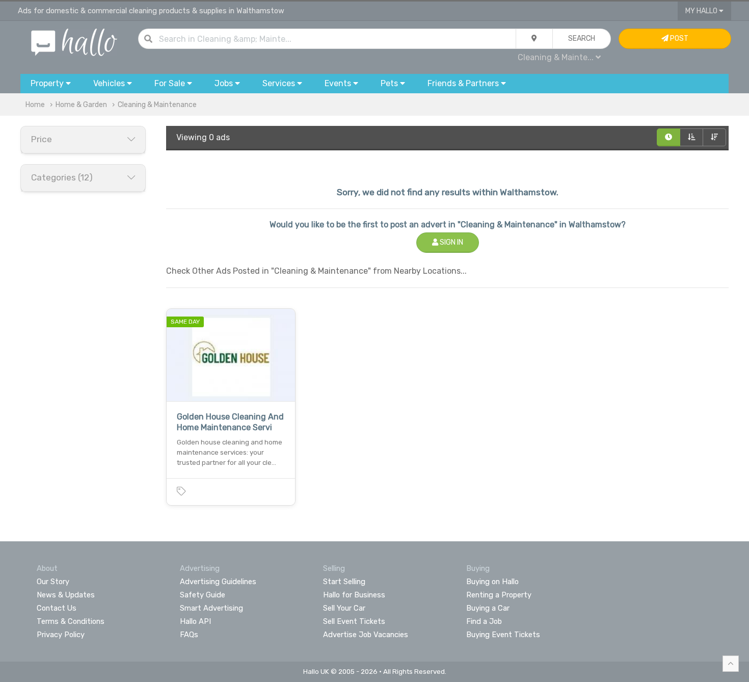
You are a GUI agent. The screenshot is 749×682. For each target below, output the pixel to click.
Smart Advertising (211, 608)
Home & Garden (81, 104)
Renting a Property (498, 594)
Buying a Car (488, 608)
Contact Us (56, 608)
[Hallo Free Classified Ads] (74, 41)
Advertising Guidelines (218, 581)
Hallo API (195, 621)
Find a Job (484, 621)
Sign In (450, 242)
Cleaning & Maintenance (157, 104)
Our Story (53, 581)
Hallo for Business (354, 594)
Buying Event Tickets (503, 634)
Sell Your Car (344, 608)
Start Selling (344, 581)
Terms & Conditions (70, 621)
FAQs (189, 634)
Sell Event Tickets (354, 621)
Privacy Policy (61, 634)
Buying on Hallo (492, 581)
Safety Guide (202, 594)
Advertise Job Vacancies (365, 634)
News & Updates (66, 594)
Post (678, 38)
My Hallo (702, 11)
